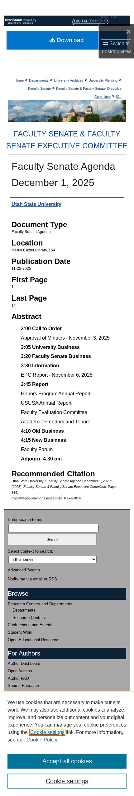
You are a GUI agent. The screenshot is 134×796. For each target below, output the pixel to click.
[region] (67, 743)
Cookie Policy (41, 739)
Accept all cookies (67, 761)
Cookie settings (47, 732)
